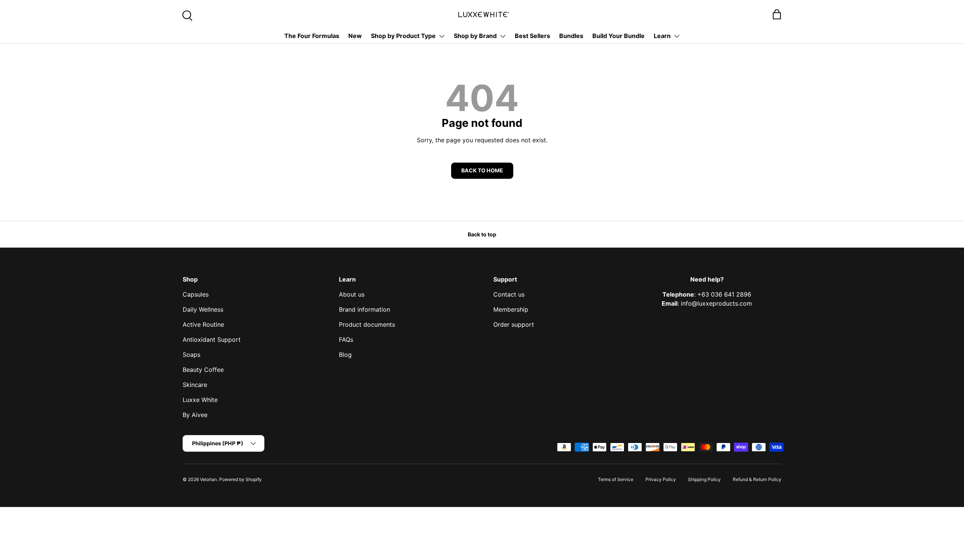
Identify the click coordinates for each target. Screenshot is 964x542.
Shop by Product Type (403, 36)
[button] (777, 14)
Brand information (364, 309)
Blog (345, 354)
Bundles (571, 36)
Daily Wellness (203, 309)
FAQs (346, 339)
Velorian (208, 479)
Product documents (367, 324)
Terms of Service (615, 479)
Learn (662, 36)
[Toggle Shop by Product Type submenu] (441, 36)
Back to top (482, 234)
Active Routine (203, 324)
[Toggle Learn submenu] (676, 36)
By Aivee (195, 415)
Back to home (482, 170)
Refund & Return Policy (757, 479)
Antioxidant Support (212, 339)
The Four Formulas (311, 36)
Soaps (191, 354)
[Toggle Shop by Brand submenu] (502, 36)
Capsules (196, 294)
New (355, 36)
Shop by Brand (475, 36)
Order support (513, 324)
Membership (510, 309)
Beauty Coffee (203, 369)
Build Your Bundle (618, 36)
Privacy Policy (660, 479)
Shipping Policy (704, 479)
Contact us (509, 294)
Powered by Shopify (240, 479)
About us (352, 294)
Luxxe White (200, 399)
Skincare (195, 384)
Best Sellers (532, 36)
